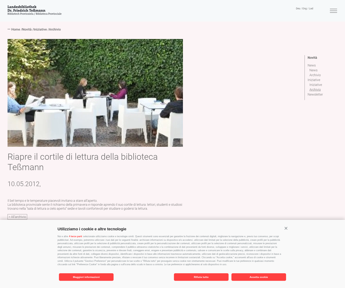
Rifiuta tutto (201, 277)
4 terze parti (75, 236)
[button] (286, 228)
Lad (311, 8)
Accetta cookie (259, 277)
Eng (304, 8)
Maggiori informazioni (86, 277)
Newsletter (315, 94)
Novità (312, 57)
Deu (298, 8)
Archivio (315, 75)
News (312, 65)
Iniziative (314, 80)
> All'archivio (17, 217)
